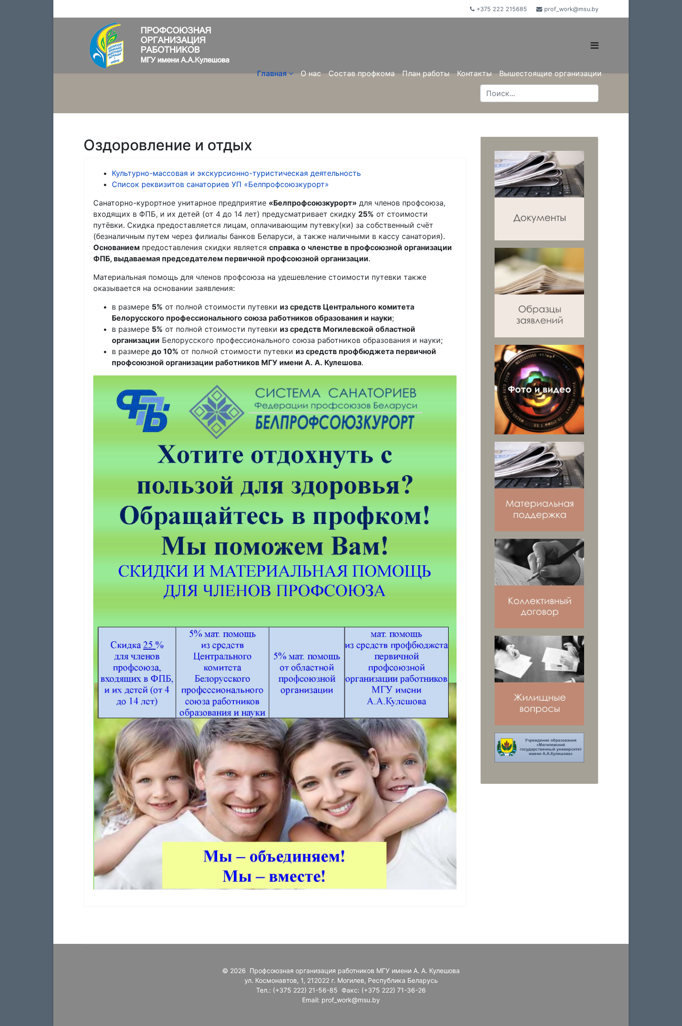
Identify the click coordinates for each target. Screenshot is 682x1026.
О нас (311, 73)
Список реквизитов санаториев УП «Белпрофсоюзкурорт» (220, 184)
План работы (426, 73)
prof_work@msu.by (571, 9)
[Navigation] (594, 31)
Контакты (474, 73)
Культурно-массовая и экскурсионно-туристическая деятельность (236, 173)
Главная (272, 73)
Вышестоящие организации (550, 73)
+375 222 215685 (501, 9)
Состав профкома (361, 73)
